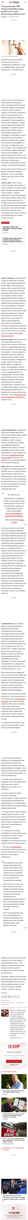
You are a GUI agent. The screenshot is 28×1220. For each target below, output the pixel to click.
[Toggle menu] (2, 2)
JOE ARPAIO (20, 1002)
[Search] (25, 2)
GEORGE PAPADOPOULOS (8, 1002)
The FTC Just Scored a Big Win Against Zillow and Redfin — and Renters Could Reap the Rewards (13, 1140)
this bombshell (16, 847)
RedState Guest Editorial (8, 1143)
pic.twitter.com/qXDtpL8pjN (14, 516)
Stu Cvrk (3, 16)
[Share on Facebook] (9, 996)
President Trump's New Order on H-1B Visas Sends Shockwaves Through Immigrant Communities (13, 1115)
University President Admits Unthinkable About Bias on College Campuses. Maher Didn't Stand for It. (14, 1198)
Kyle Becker (5, 1119)
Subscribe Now (14, 1064)
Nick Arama (5, 1094)
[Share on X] (2, 996)
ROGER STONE (5, 1004)
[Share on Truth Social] (5, 996)
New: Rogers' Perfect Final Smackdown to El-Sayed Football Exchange (14, 1091)
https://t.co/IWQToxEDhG (14, 513)
